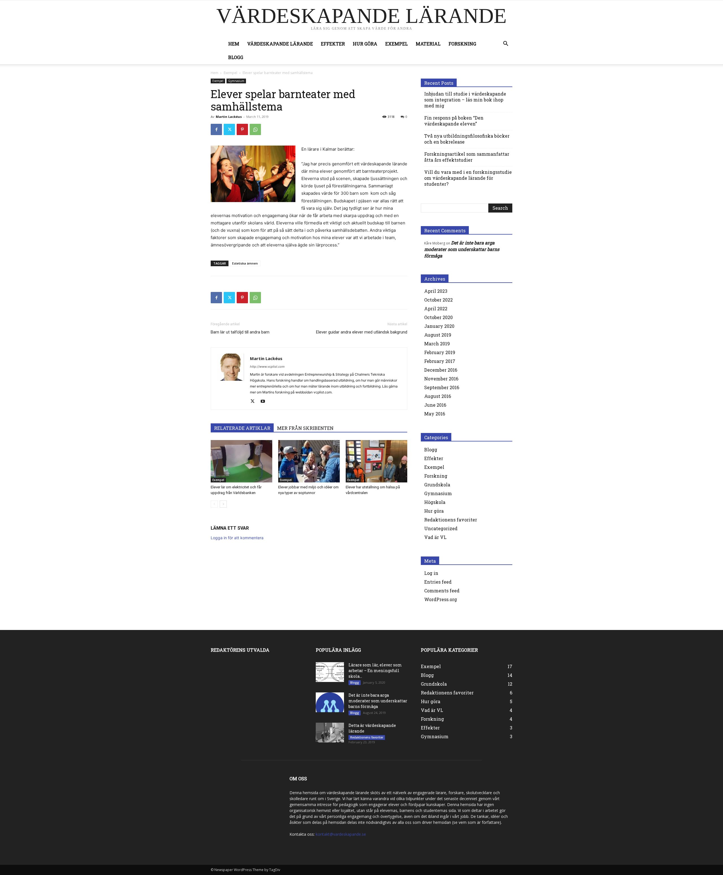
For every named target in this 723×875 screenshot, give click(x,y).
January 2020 (439, 326)
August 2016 (437, 396)
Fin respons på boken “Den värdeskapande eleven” (454, 121)
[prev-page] (214, 504)
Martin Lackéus (229, 116)
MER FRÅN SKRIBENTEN (305, 428)
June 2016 (435, 405)
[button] (505, 44)
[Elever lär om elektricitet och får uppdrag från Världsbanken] (241, 461)
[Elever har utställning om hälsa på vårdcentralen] (376, 461)
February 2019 (439, 352)
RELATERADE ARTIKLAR (242, 428)
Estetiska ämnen (245, 263)
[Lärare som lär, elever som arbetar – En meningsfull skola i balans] (330, 672)
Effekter (333, 44)
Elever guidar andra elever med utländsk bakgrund (361, 332)
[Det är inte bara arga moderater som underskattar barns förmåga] (330, 702)
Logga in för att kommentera (237, 537)
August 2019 (437, 335)
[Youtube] (264, 401)
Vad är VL (435, 537)
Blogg (235, 57)
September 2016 (441, 387)
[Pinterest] (242, 129)
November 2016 (441, 379)
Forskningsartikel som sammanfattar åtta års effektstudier (466, 157)
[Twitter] (229, 129)
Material (428, 44)
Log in (431, 573)
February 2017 (439, 361)
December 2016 (440, 370)
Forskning (462, 44)
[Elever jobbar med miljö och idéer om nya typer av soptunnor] (309, 461)
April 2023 (435, 291)
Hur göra (365, 44)
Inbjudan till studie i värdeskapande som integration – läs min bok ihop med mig (465, 100)
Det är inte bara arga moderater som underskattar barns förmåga (461, 249)
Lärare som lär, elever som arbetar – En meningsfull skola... (375, 670)
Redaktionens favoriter (450, 520)
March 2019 (437, 343)
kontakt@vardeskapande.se (341, 834)
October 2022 (438, 300)
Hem (233, 44)
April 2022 (435, 308)
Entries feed (438, 582)
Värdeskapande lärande (280, 44)
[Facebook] (216, 129)
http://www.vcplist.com (267, 367)
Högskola (434, 502)
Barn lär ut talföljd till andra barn (240, 332)
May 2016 (434, 414)
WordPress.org (440, 599)
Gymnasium (236, 81)
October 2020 (438, 317)
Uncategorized (441, 528)
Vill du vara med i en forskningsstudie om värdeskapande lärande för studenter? (468, 178)
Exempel (396, 44)
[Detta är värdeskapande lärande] (330, 732)
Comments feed (442, 591)
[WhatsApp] (255, 129)
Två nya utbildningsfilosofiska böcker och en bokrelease (466, 139)
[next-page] (223, 504)
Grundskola (437, 485)
